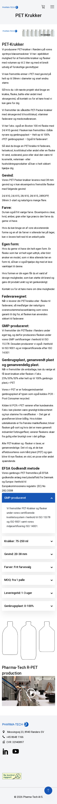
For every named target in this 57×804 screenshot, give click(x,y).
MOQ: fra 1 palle (14, 580)
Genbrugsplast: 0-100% (19, 606)
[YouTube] (16, 752)
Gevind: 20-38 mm (15, 554)
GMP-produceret (15, 497)
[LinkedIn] (5, 752)
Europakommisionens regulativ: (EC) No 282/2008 (23, 488)
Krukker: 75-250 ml (16, 541)
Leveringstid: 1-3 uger (18, 593)
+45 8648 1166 (14, 737)
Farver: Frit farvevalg (17, 567)
